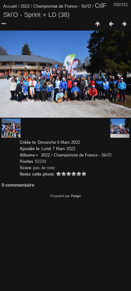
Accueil (10, 6)
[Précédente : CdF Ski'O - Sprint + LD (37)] (111, 24)
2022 (25, 6)
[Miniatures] (97, 24)
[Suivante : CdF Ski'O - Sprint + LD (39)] (124, 24)
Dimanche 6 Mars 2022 (59, 142)
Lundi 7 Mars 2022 (58, 148)
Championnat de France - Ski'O (62, 6)
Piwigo (76, 196)
